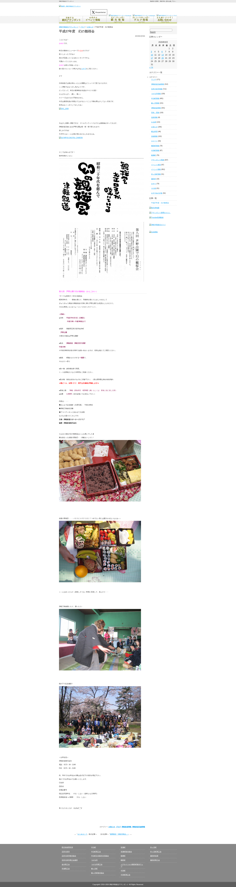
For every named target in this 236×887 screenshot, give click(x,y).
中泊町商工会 (96, 852)
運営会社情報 (159, 6)
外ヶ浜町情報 (156, 174)
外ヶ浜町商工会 (155, 852)
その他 (153, 188)
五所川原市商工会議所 (70, 860)
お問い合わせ (146, 6)
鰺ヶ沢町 (94, 869)
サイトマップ (171, 6)
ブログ (118, 827)
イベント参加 (156, 165)
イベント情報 (156, 169)
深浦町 (123, 847)
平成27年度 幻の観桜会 (160, 203)
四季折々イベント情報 (94, 19)
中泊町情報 (155, 98)
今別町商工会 (125, 875)
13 (163, 55)
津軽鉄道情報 (126, 827)
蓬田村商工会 (155, 860)
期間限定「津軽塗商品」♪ (119, 834)
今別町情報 (155, 150)
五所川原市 (66, 852)
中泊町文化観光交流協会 (100, 856)
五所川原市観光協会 (69, 856)
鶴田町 (123, 860)
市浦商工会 (66, 869)
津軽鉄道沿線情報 (138, 827)
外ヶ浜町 (153, 847)
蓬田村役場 (154, 856)
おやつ (153, 184)
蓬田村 (153, 179)
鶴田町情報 (155, 146)
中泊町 (93, 847)
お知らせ (112, 827)
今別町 (123, 871)
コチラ (83, 69)
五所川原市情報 (156, 89)
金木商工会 (66, 864)
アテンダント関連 (157, 160)
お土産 (153, 122)
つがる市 (94, 860)
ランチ (153, 79)
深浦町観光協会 (126, 852)
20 (163, 58)
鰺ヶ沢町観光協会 (97, 873)
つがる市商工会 (96, 864)
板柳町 (153, 155)
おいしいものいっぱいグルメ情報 (141, 19)
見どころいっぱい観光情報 (118, 19)
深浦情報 (154, 136)
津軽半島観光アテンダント (71, 19)
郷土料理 (154, 131)
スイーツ (154, 141)
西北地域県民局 (67, 847)
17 (152, 58)
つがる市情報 (156, 94)
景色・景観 (155, 113)
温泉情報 (154, 117)
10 (152, 55)
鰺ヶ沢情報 (155, 103)
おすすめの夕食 (156, 193)
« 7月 (151, 67)
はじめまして (82, 834)
